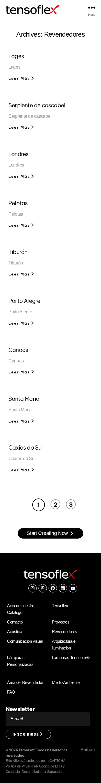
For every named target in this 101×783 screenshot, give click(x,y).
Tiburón (17, 251)
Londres (18, 154)
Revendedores (64, 631)
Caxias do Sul (25, 447)
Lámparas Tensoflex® (70, 657)
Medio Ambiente (65, 682)
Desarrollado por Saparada (41, 772)
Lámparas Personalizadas (20, 661)
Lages (16, 56)
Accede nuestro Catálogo (20, 609)
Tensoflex (60, 605)
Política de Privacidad (21, 766)
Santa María (23, 398)
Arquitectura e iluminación (63, 644)
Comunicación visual (25, 641)
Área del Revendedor (25, 682)
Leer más (19, 78)
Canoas (18, 349)
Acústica (14, 631)
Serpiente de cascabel (36, 105)
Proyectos (61, 622)
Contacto (14, 622)
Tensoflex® (27, 750)
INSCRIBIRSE (26, 734)
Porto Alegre (24, 300)
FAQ (11, 692)
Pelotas (17, 203)
